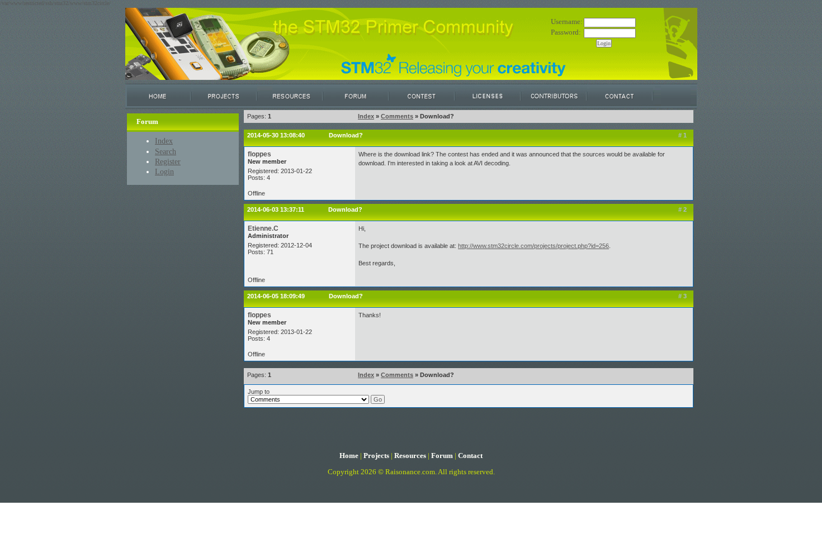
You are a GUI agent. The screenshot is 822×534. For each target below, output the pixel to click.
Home (348, 456)
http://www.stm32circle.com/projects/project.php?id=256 (533, 245)
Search (165, 151)
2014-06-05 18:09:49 (276, 296)
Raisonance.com (410, 472)
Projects (376, 456)
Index (164, 140)
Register (168, 161)
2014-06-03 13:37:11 (275, 209)
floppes (259, 154)
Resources (410, 456)
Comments (397, 116)
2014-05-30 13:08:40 (276, 135)
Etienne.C (263, 228)
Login (164, 171)
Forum (442, 456)
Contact (470, 456)
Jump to (259, 391)
